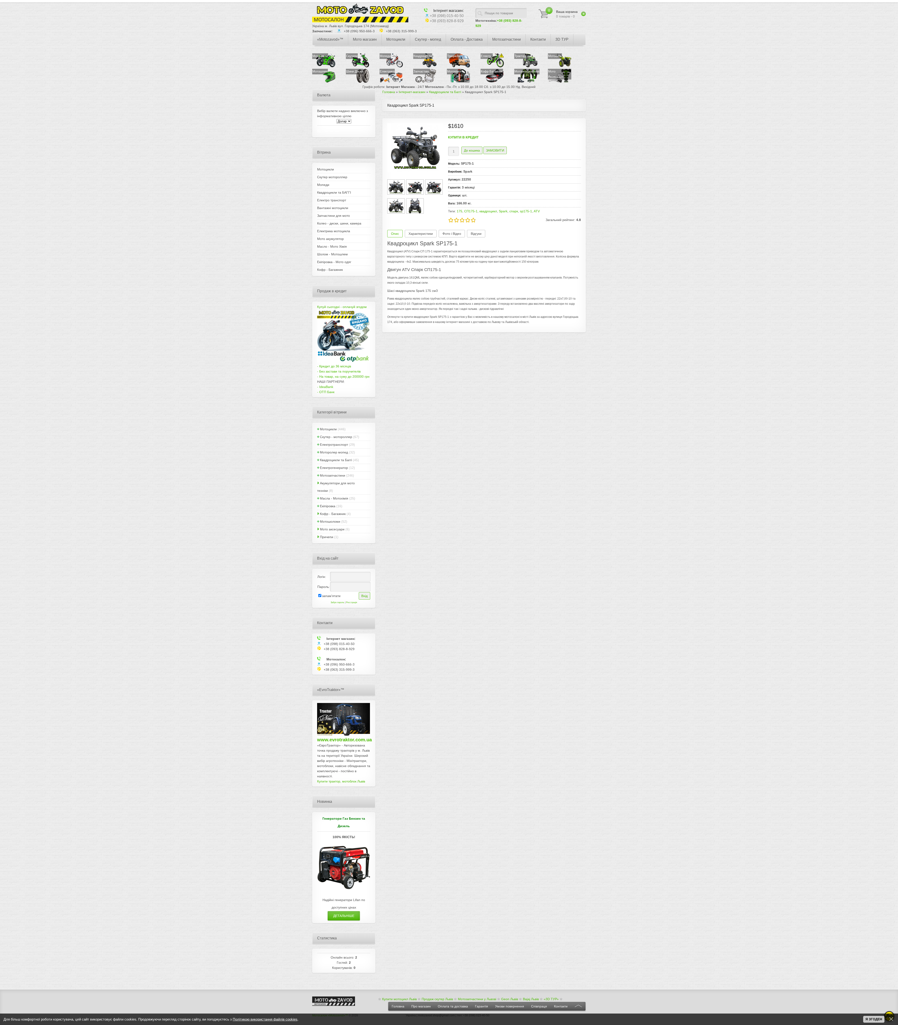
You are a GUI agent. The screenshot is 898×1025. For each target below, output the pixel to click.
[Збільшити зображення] (415, 147)
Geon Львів (509, 999)
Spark (503, 211)
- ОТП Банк (325, 392)
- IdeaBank (325, 387)
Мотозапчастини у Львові (477, 999)
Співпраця (539, 1006)
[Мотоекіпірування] (530, 81)
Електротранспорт (334, 444)
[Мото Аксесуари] (564, 81)
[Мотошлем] (324, 81)
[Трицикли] (458, 66)
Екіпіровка (327, 506)
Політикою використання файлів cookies (265, 1019)
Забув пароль (337, 602)
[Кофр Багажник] (492, 81)
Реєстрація (351, 602)
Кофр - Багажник (333, 514)
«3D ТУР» (551, 999)
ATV (537, 211)
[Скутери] (357, 66)
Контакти (561, 1006)
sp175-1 (526, 211)
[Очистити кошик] (583, 13)
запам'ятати (331, 596)
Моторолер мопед (334, 452)
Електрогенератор (334, 468)
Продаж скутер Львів (437, 999)
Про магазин (421, 1006)
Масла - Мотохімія (334, 498)
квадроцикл (488, 211)
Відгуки (476, 233)
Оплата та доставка (453, 1006)
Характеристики (421, 233)
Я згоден (873, 1019)
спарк (513, 211)
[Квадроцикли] (425, 66)
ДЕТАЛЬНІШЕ (343, 916)
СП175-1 (471, 211)
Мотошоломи (330, 521)
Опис (395, 233)
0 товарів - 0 (567, 14)
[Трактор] (526, 66)
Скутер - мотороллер (336, 437)
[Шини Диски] (362, 81)
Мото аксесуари (332, 529)
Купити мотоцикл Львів (399, 999)
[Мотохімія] (458, 81)
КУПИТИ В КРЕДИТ (463, 137)
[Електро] (492, 66)
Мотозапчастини (332, 475)
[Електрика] (396, 81)
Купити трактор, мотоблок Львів (341, 781)
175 (459, 211)
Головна (398, 1006)
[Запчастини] (425, 81)
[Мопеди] (391, 66)
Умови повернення (509, 1006)
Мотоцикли (328, 429)
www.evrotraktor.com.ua (344, 739)
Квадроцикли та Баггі (336, 460)
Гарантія (481, 1006)
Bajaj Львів (531, 999)
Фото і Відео (451, 233)
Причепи (326, 537)
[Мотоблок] (559, 66)
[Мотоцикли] (324, 66)
